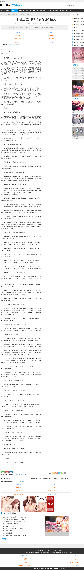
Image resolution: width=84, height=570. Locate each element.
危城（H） (18, 42)
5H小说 (51, 35)
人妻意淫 (21, 10)
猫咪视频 (18, 32)
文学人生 (14, 10)
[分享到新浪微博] (56, 473)
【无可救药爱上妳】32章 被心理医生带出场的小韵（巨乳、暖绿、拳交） (46, 478)
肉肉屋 (62, 10)
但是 (76, 73)
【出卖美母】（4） (10, 478)
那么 (76, 75)
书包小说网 (18, 38)
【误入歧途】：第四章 (8, 530)
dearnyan (76, 78)
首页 (2, 10)
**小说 (49, 10)
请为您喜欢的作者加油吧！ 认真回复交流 (76, 70)
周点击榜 (75, 15)
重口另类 (42, 10)
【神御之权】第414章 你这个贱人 (20, 14)
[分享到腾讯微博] (59, 473)
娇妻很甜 (51, 38)
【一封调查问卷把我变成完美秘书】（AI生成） (14, 519)
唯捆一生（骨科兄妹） (24, 565)
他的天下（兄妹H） (53, 494)
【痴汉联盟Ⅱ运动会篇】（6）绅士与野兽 (12, 528)
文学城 (8, 10)
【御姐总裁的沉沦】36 (8, 526)
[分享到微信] (62, 473)
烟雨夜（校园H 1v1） (51, 42)
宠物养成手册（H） (53, 491)
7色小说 (52, 32)
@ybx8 (51, 23)
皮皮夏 (76, 68)
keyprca (11, 44)
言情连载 (55, 10)
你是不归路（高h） (18, 494)
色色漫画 (18, 35)
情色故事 (68, 10)
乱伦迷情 (28, 10)
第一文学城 (17, 23)
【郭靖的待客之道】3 (7, 533)
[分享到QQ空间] (53, 473)
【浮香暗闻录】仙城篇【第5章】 (10, 524)
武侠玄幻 (35, 10)
